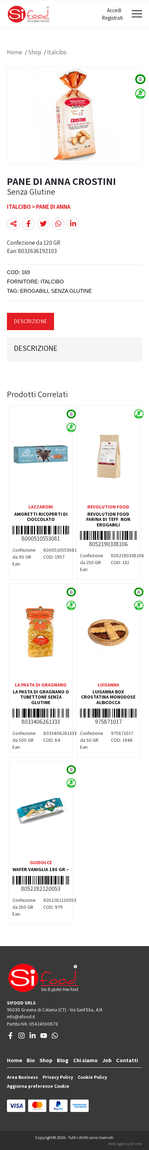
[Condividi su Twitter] (43, 223)
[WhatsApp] (54, 1037)
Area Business (22, 1077)
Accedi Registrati (111, 14)
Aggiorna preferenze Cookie (38, 1086)
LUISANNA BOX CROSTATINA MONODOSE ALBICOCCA (108, 697)
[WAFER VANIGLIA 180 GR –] (40, 810)
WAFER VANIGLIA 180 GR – (40, 869)
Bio (31, 1060)
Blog (63, 1060)
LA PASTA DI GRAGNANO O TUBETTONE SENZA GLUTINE (41, 697)
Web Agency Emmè (125, 1143)
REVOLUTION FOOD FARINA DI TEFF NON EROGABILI (108, 519)
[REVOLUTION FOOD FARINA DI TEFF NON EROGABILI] (108, 454)
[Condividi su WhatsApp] (58, 223)
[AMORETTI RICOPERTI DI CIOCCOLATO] (40, 454)
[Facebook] (10, 1037)
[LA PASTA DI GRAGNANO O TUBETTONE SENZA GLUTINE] (40, 632)
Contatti (127, 1060)
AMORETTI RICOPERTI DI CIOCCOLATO (41, 516)
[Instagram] (21, 1037)
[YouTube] (43, 1037)
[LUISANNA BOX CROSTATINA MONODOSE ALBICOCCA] (108, 632)
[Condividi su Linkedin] (73, 223)
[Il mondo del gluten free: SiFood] (28, 14)
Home (14, 52)
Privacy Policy (58, 1077)
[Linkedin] (32, 1037)
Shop (34, 52)
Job (107, 1060)
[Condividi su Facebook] (28, 223)
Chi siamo (85, 1060)
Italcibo (57, 52)
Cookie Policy (92, 1077)
